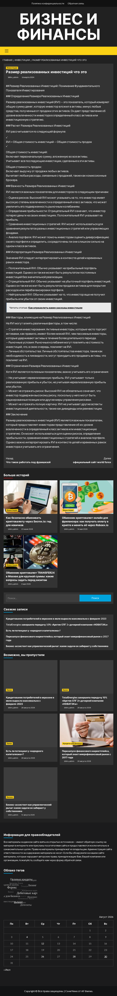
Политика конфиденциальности (48, 3)
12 (42, 943)
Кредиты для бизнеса (72, 743)
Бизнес (10, 797)
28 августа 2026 (28, 708)
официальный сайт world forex (92, 460)
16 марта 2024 (28, 77)
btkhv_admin (13, 77)
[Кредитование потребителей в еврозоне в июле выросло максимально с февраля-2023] (30, 677)
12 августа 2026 (28, 815)
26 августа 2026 (84, 761)
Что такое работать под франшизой (28, 460)
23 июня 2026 (27, 529)
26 (42, 956)
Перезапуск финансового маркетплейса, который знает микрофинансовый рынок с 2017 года (57, 638)
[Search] (110, 50)
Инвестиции (12, 68)
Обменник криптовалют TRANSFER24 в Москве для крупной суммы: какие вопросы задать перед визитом (30, 576)
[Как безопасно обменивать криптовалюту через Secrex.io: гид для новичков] (30, 497)
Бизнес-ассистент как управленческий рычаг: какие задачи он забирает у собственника (57, 646)
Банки (9, 690)
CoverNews (71, 991)
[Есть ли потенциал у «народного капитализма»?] (30, 730)
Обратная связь (76, 3)
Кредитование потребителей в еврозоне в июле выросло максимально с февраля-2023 (56, 618)
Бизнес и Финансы (58, 26)
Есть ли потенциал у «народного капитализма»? (33, 630)
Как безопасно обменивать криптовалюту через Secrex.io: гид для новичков (28, 521)
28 (74, 956)
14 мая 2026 (82, 529)
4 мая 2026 (26, 584)
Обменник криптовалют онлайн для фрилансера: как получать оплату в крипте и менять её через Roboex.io (85, 521)
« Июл (7, 969)
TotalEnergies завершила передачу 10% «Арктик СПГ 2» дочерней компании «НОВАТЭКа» (57, 624)
